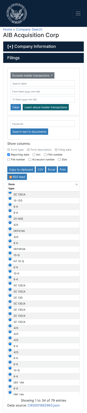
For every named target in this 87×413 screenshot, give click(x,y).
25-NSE (18, 218)
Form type (17, 149)
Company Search (29, 29)
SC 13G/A (19, 194)
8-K (16, 206)
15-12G (18, 200)
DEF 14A (19, 382)
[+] (10, 46)
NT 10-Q (19, 261)
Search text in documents (29, 131)
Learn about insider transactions (45, 107)
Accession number (43, 159)
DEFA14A (19, 230)
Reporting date (20, 154)
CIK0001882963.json (44, 405)
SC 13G (18, 297)
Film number (55, 154)
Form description (41, 149)
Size (64, 159)
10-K (16, 273)
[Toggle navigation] (78, 13)
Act (38, 154)
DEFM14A (19, 249)
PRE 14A (19, 394)
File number (18, 159)
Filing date (64, 149)
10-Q (17, 255)
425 (16, 224)
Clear (15, 107)
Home (7, 29)
